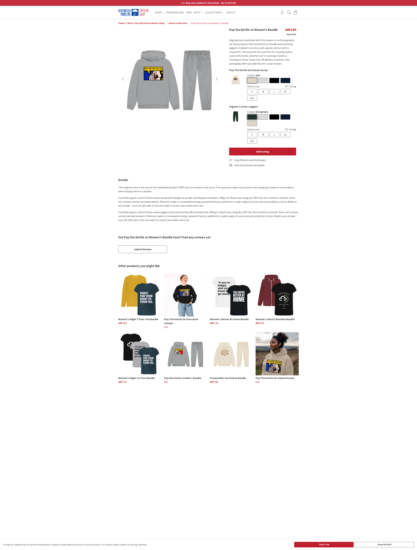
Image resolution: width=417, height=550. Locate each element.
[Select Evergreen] (252, 117)
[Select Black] (274, 80)
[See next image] (216, 79)
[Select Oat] (252, 80)
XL (285, 91)
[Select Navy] (285, 80)
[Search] (289, 12)
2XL (252, 98)
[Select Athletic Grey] (263, 80)
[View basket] (295, 12)
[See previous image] (123, 79)
